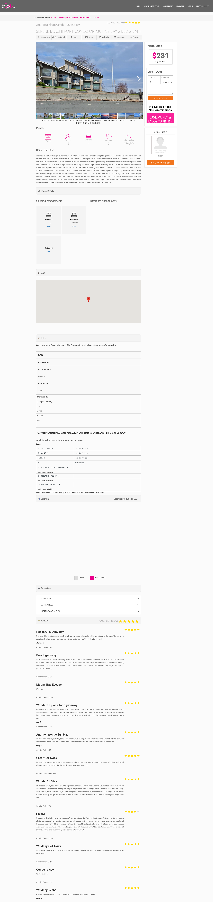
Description (45, 37)
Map (75, 37)
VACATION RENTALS (151, 6)
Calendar (105, 37)
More (49, 226)
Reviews (136, 37)
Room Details (59, 37)
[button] (89, 77)
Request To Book (160, 98)
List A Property (202, 6)
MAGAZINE (180, 6)
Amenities (121, 37)
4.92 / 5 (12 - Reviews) (115, 22)
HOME (138, 6)
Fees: (38, 444)
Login (190, 6)
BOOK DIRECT (168, 6)
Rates (90, 37)
